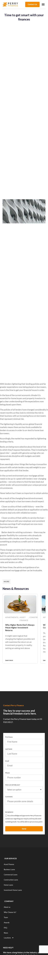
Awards (6, 923)
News (6, 933)
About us (7, 907)
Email (7, 761)
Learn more (9, 660)
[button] (43, 4)
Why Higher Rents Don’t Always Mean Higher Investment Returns (19, 627)
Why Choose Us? (10, 912)
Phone (7, 773)
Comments (9, 797)
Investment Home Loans (13, 890)
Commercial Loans (10, 875)
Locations (7, 938)
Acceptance (9, 812)
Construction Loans (11, 880)
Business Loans (9, 869)
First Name (9, 737)
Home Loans (8, 885)
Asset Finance (24, 619)
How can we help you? (12, 785)
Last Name (8, 749)
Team (6, 917)
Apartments (11, 617)
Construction (37, 617)
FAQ (5, 928)
